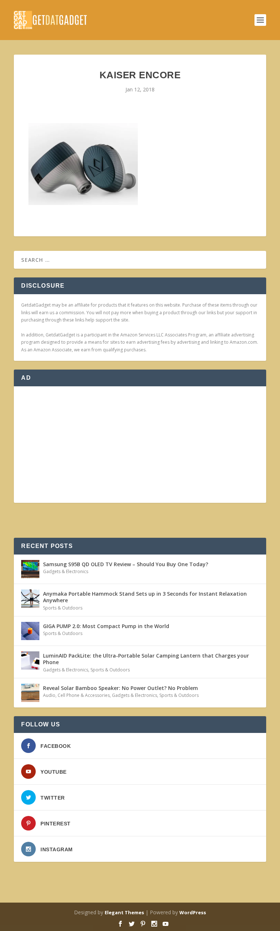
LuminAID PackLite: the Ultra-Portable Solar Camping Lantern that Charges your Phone (146, 659)
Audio (49, 695)
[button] (83, 164)
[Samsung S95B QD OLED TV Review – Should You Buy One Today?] (30, 569)
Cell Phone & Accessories (84, 695)
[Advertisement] (139, 445)
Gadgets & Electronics (65, 571)
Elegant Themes (124, 912)
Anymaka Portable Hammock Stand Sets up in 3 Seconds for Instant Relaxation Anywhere (145, 597)
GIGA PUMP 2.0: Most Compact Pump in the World (106, 626)
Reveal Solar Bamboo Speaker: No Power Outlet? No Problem (120, 688)
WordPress (192, 912)
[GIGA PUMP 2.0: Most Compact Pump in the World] (30, 631)
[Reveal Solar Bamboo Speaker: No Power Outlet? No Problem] (30, 693)
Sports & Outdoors (62, 608)
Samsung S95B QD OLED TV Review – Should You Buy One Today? (125, 564)
